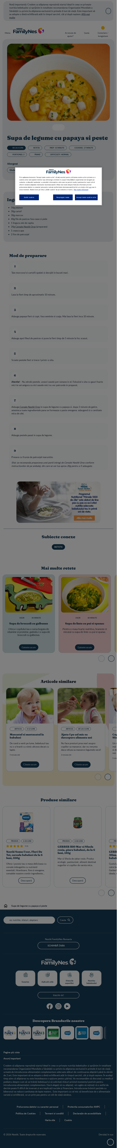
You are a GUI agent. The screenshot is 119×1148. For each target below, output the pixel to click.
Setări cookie (29, 197)
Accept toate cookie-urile (86, 197)
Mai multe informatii (81, 189)
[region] (58, 186)
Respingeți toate (62, 197)
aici (90, 187)
